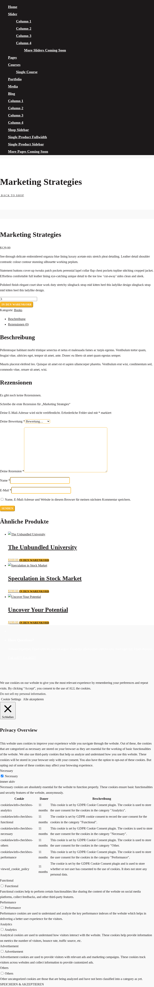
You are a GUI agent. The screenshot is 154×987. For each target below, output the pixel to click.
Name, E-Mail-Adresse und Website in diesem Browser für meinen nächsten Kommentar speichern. (68, 499)
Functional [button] (6, 880)
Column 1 (23, 21)
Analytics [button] (6, 924)
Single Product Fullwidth (27, 137)
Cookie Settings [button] (11, 699)
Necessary (11, 776)
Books (18, 310)
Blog (11, 94)
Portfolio (15, 79)
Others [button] (4, 968)
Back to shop (12, 195)
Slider (12, 14)
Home (12, 7)
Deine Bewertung (12, 421)
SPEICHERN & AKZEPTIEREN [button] (22, 984)
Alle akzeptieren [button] (33, 699)
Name (5, 480)
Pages (12, 57)
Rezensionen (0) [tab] (18, 324)
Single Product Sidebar (26, 144)
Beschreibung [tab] (16, 319)
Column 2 (23, 29)
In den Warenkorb (16, 304)
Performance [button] (8, 902)
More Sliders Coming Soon (45, 50)
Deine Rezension (12, 471)
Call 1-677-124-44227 (22, 658)
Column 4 (23, 43)
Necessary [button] (6, 770)
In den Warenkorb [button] (34, 560)
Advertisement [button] (9, 946)
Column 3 (23, 36)
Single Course (26, 72)
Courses (14, 65)
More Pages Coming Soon (28, 151)
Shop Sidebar (18, 130)
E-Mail (5, 490)
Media (13, 86)
